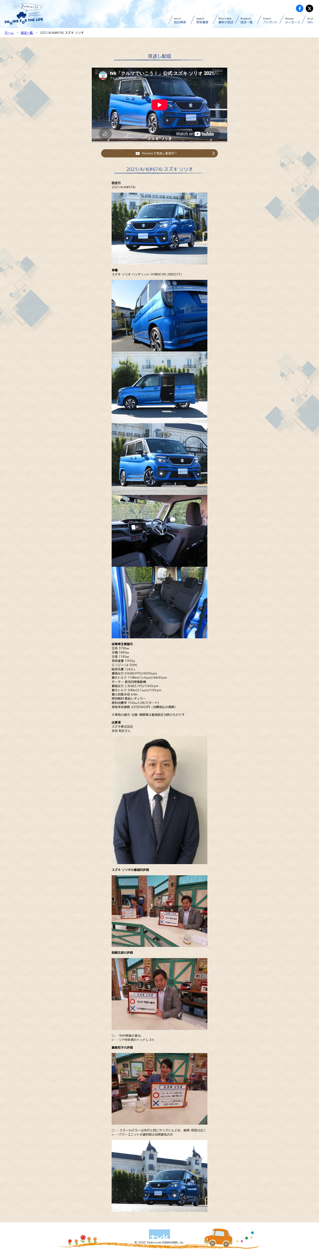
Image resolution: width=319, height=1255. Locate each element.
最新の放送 (226, 20)
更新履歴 (202, 20)
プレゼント (270, 20)
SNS (310, 20)
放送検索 (180, 20)
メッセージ (292, 20)
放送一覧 (247, 20)
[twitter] (309, 8)
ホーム (9, 33)
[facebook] (299, 8)
